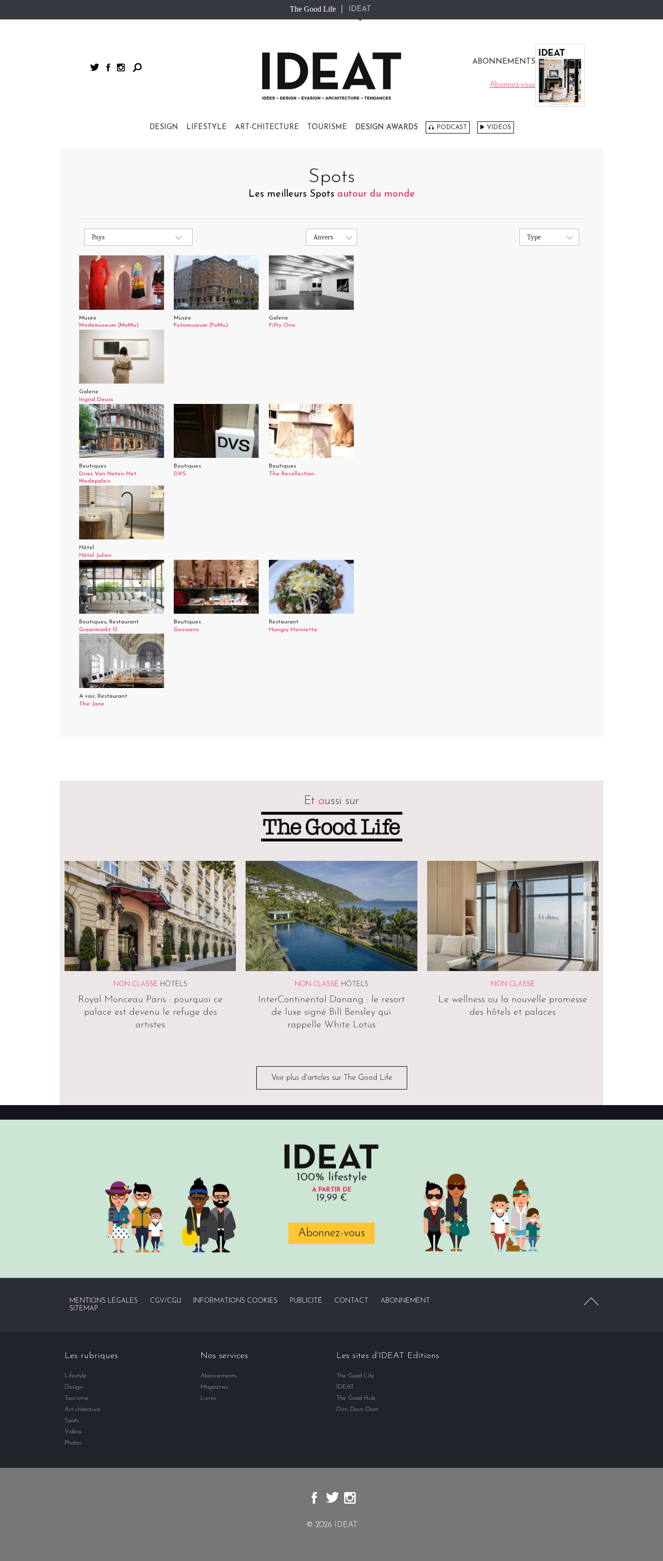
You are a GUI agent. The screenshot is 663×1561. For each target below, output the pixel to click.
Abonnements (218, 1376)
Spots (72, 1420)
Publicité (306, 1301)
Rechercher (137, 67)
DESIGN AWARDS (386, 127)
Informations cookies (235, 1301)
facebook (108, 67)
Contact (351, 1301)
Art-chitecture (267, 127)
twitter (94, 67)
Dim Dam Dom (357, 1409)
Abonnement (405, 1301)
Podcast (451, 127)
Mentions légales (103, 1301)
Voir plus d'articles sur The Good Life (331, 1078)
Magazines (214, 1387)
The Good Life (313, 9)
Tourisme (327, 127)
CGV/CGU (165, 1301)
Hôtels (173, 984)
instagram (121, 67)
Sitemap (83, 1308)
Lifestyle (206, 127)
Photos (73, 1443)
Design (163, 127)
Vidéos (499, 127)
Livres (208, 1398)
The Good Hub (355, 1398)
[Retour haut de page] (591, 1301)
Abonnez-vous (331, 1233)
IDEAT (359, 9)
